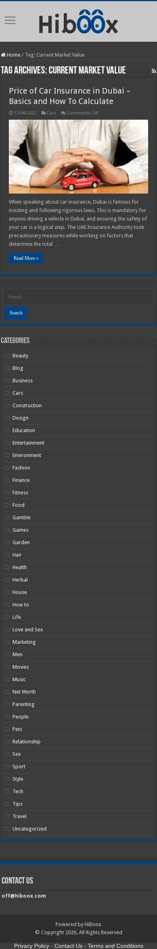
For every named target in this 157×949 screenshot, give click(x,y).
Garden (21, 542)
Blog (17, 368)
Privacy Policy (31, 946)
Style (17, 779)
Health (19, 567)
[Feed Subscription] (154, 71)
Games (20, 530)
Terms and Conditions (115, 946)
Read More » (26, 258)
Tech (17, 791)
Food (18, 505)
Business (22, 381)
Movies (20, 667)
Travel (19, 816)
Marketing (24, 642)
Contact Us (68, 946)
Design (20, 418)
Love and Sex (27, 630)
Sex (16, 754)
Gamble (21, 517)
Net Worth (24, 692)
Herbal (20, 580)
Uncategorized (29, 829)
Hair (17, 555)
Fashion (21, 468)
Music (19, 679)
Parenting (23, 704)
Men (17, 654)
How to (20, 605)
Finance (21, 480)
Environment (26, 455)
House (19, 592)
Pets (17, 729)
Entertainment (28, 443)
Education (23, 430)
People (20, 717)
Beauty (20, 356)
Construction (27, 405)
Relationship (26, 742)
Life (16, 617)
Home (13, 55)
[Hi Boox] (78, 20)
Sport (18, 766)
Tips (17, 804)
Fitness (20, 493)
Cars (51, 113)
